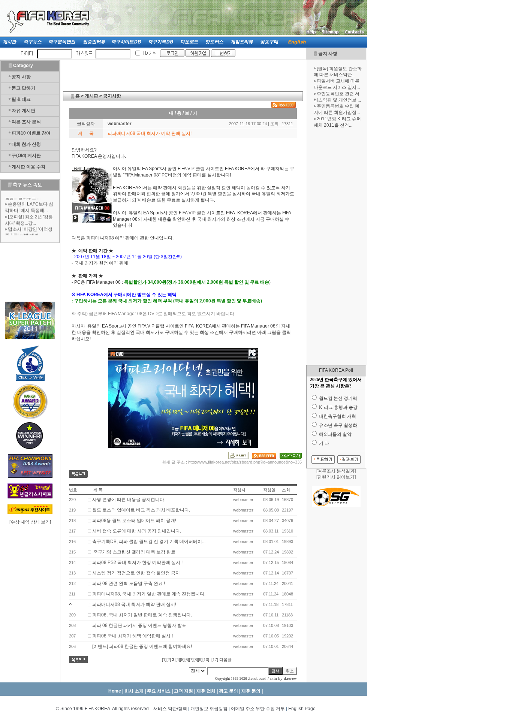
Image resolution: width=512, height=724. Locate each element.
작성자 (239, 490)
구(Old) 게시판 (26, 155)
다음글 (225, 659)
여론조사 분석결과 (336, 471)
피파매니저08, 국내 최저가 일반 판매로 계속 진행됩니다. (148, 594)
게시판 (91, 96)
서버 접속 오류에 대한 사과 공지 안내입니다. (136, 531)
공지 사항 (327, 53)
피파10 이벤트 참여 (31, 133)
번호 (73, 490)
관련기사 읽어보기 (336, 477)
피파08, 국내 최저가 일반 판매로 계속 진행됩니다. (142, 615)
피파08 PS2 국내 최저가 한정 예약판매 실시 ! (137, 562)
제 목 (98, 490)
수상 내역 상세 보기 (30, 522)
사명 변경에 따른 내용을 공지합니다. (128, 499)
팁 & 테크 (21, 99)
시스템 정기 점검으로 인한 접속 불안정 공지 (136, 573)
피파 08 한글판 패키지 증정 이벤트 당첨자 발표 (139, 625)
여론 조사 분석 (26, 121)
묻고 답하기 (23, 88)
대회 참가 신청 (26, 144)
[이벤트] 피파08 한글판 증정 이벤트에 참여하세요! (142, 646)
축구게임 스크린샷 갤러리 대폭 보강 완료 (133, 552)
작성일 (269, 490)
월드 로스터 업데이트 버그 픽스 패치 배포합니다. (141, 510)
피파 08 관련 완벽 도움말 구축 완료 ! (128, 583)
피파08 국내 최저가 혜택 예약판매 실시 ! (132, 636)
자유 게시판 (23, 110)
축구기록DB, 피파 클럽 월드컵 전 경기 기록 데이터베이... (148, 541)
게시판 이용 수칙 (28, 166)
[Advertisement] (336, 246)
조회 (286, 490)
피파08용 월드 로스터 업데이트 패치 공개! (134, 520)
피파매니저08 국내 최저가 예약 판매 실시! (134, 604)
